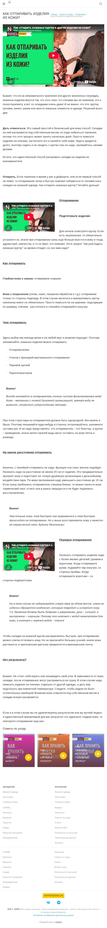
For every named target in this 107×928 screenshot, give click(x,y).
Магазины (7, 812)
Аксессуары (8, 797)
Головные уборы (10, 802)
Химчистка (60, 812)
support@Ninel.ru (53, 896)
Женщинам (9, 787)
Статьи (58, 822)
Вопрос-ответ (61, 827)
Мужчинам (61, 787)
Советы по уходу (62, 817)
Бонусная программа (12, 833)
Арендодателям (10, 838)
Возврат (58, 807)
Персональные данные (65, 838)
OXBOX (58, 922)
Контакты (59, 843)
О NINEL (7, 807)
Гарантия (7, 822)
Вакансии (7, 817)
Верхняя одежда (10, 792)
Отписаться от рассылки (66, 833)
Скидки (6, 827)
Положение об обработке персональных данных (53, 915)
